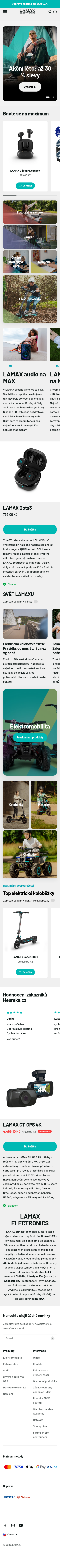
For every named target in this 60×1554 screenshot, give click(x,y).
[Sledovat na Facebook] (5, 1525)
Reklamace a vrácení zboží (41, 1372)
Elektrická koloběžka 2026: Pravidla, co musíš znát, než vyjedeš (24, 648)
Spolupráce (40, 1426)
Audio (6, 1370)
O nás (36, 1357)
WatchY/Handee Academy (43, 1411)
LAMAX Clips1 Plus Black (25, 170)
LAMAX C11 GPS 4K (22, 1124)
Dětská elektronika (14, 1387)
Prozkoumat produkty (30, 737)
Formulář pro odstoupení (41, 1435)
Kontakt (38, 1364)
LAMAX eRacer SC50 (25, 957)
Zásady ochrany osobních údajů (42, 1390)
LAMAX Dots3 (17, 508)
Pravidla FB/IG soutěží (41, 1400)
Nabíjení (8, 1393)
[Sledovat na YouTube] (21, 1525)
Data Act (38, 1419)
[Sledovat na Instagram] (13, 1525)
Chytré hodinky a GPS (13, 1379)
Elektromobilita (12, 1357)
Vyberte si (30, 86)
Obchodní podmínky (45, 1381)
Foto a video (10, 1364)
